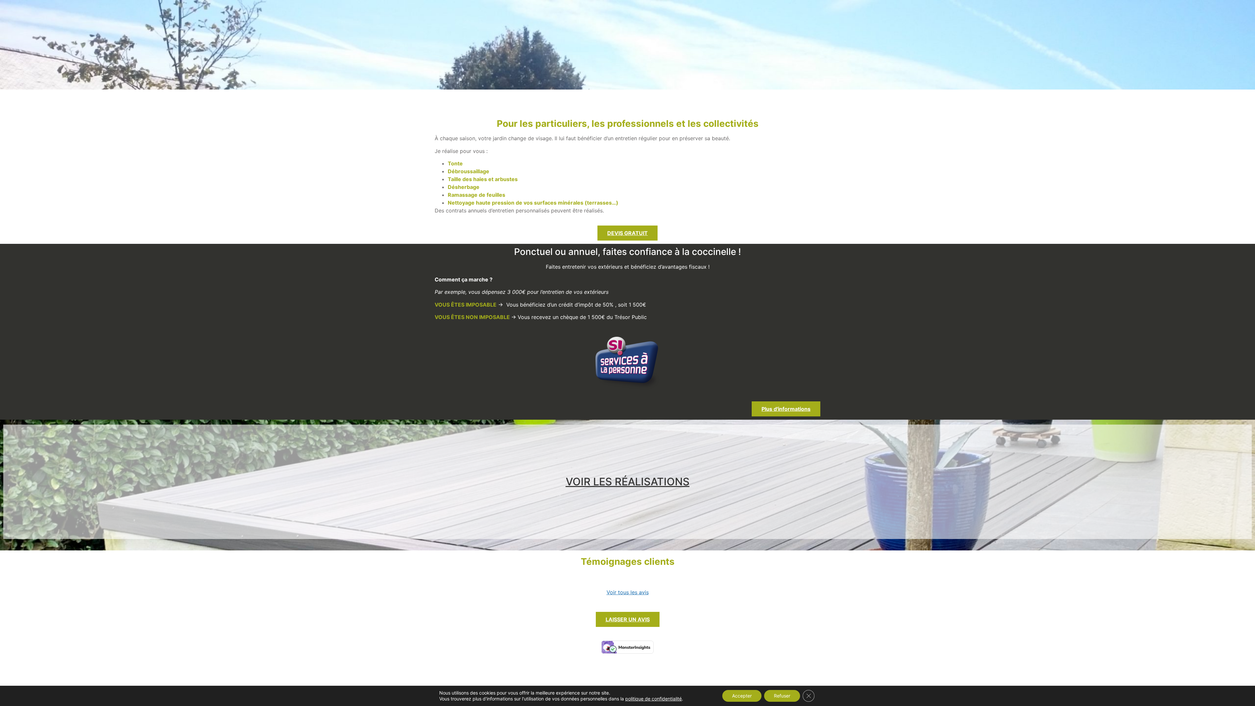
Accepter (742, 695)
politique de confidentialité (653, 698)
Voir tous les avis (628, 592)
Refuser (782, 695)
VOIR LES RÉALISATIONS (628, 481)
